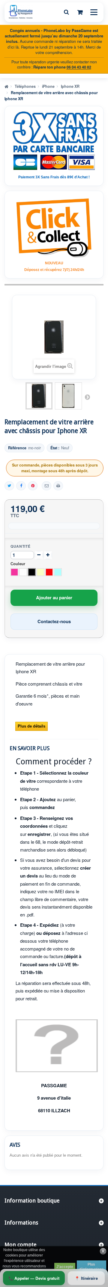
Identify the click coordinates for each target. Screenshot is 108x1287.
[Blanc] (23, 572)
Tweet (9, 485)
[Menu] (93, 12)
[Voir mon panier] (80, 12)
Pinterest (33, 485)
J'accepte (64, 1267)
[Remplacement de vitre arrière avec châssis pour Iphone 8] (39, 396)
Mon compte (20, 1244)
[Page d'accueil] (6, 86)
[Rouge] (49, 572)
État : (54, 448)
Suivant (87, 397)
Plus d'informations (91, 1266)
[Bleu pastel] (58, 572)
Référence (17, 448)
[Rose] (14, 572)
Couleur (18, 564)
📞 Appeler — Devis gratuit (33, 1278)
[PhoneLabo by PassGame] (21, 12)
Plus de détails (31, 726)
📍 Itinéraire (86, 1278)
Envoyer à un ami (46, 485)
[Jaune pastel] (40, 572)
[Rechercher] (66, 12)
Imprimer (58, 485)
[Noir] (31, 572)
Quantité (20, 546)
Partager (21, 485)
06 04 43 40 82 (79, 67)
